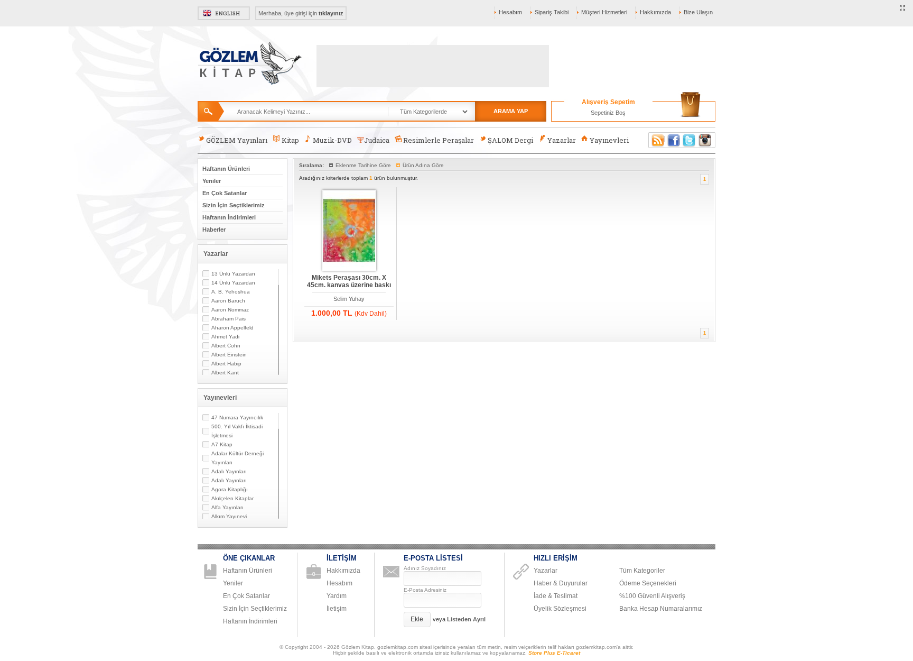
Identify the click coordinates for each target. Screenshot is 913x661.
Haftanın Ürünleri (226, 169)
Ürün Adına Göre (423, 165)
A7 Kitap (221, 444)
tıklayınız (331, 13)
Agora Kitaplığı (229, 489)
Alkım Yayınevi (229, 516)
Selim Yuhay (349, 299)
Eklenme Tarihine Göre (363, 165)
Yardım (337, 596)
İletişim (337, 608)
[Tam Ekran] (902, 8)
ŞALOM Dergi (510, 140)
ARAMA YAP (510, 111)
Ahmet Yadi (225, 336)
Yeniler (211, 181)
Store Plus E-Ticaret (554, 653)
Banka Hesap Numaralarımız (660, 608)
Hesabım (510, 12)
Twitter (689, 140)
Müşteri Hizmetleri (604, 12)
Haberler (214, 229)
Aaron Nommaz (230, 310)
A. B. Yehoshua (230, 292)
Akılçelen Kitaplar (232, 498)
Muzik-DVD (332, 140)
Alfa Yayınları (227, 507)
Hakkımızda (655, 12)
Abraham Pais (228, 319)
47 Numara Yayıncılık (237, 417)
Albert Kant (225, 372)
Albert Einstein (229, 354)
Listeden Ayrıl (466, 619)
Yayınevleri (609, 140)
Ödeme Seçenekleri (647, 583)
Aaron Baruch (228, 301)
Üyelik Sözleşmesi (560, 608)
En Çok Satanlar (224, 193)
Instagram (705, 140)
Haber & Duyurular (561, 583)
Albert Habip (226, 363)
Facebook (674, 140)
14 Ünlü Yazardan (233, 283)
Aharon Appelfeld (232, 328)
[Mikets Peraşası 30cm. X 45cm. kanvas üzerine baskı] (349, 231)
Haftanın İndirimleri (229, 217)
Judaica (376, 140)
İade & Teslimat (555, 596)
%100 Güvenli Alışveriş (652, 596)
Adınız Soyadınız (425, 568)
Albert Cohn (225, 345)
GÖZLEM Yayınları (236, 140)
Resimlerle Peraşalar (438, 140)
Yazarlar (561, 140)
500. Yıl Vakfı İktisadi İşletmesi (237, 431)
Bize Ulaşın (698, 12)
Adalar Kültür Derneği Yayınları (237, 458)
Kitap (290, 140)
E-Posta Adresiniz (425, 590)
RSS (656, 140)
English (224, 13)
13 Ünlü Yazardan (233, 274)
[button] (417, 619)
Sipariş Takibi (552, 12)
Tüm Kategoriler (642, 570)
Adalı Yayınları (229, 471)
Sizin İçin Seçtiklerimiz (233, 205)
